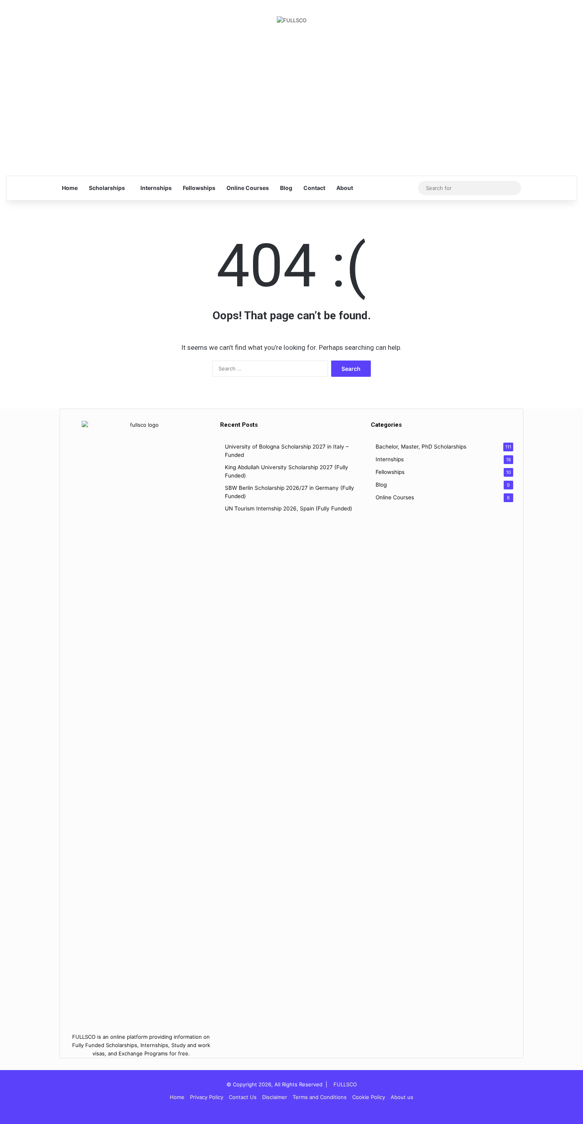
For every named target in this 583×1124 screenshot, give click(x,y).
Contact (314, 187)
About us (402, 1097)
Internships (156, 187)
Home (70, 187)
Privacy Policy (206, 1097)
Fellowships (199, 187)
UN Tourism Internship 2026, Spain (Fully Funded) (288, 508)
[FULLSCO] (292, 20)
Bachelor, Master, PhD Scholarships (421, 446)
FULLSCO (345, 1084)
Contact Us (243, 1097)
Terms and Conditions (320, 1097)
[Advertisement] (291, 96)
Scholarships (107, 187)
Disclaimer (274, 1097)
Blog (286, 187)
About (344, 187)
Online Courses (247, 187)
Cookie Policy (368, 1097)
